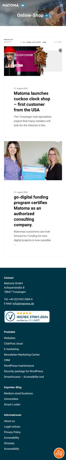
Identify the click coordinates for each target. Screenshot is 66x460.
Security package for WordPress (23, 371)
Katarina (14, 41)
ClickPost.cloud (13, 343)
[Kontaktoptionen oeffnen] (59, 453)
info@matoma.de (23, 303)
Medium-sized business (18, 393)
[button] (61, 5)
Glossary (9, 443)
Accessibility (11, 437)
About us (9, 421)
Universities (11, 398)
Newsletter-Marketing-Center (22, 354)
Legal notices (12, 426)
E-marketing (11, 349)
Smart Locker (12, 404)
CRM (7, 360)
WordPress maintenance (19, 365)
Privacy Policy (12, 432)
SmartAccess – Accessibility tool (24, 376)
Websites (9, 338)
